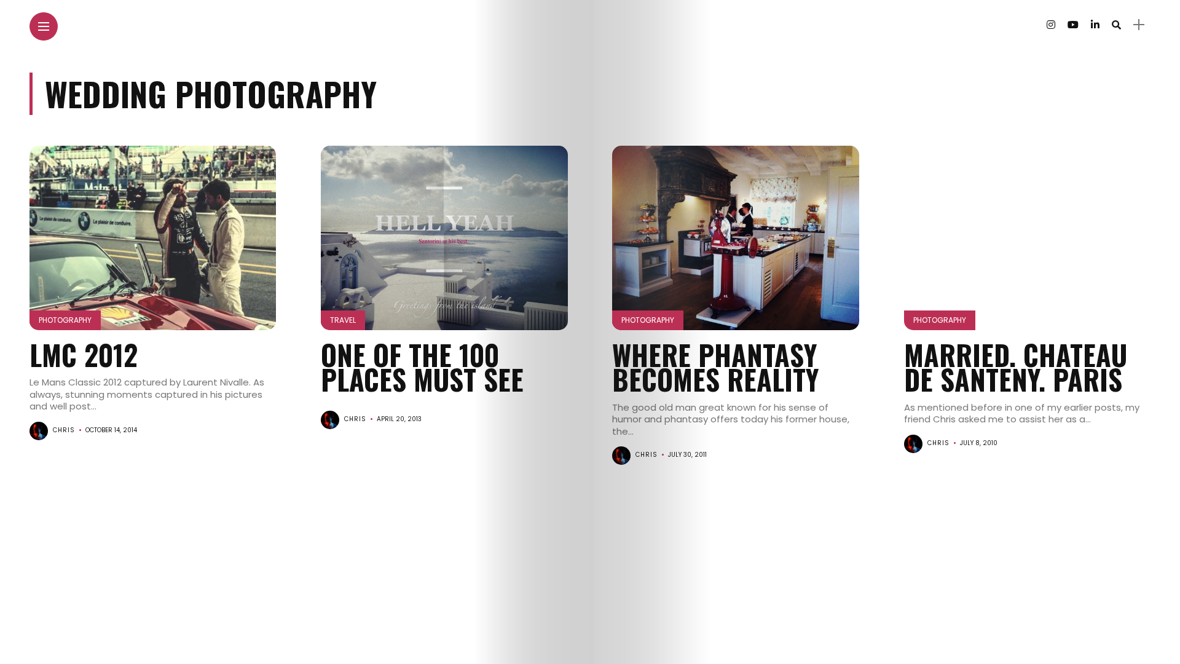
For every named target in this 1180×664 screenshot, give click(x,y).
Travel (343, 320)
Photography (65, 320)
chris (64, 430)
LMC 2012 (84, 354)
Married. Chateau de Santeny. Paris (1015, 367)
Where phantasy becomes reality (715, 367)
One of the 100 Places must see (422, 367)
